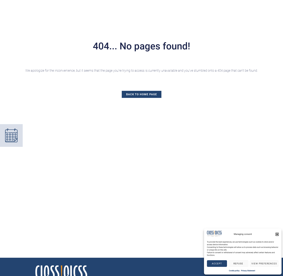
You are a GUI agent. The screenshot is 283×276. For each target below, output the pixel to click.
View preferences (264, 263)
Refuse (238, 263)
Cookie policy (234, 271)
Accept (217, 263)
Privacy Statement (248, 271)
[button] (277, 234)
